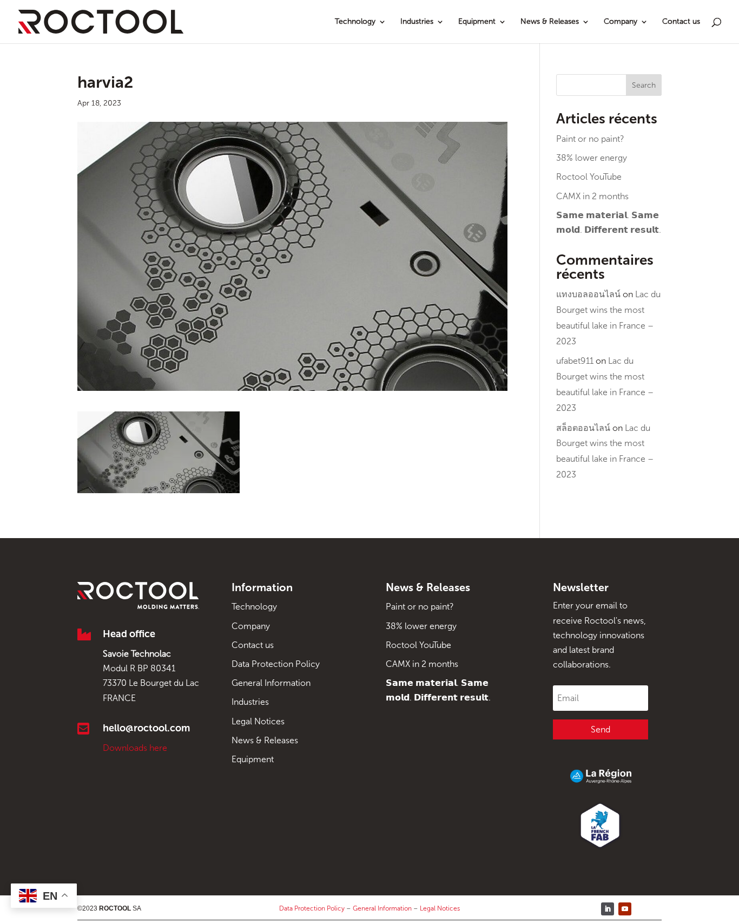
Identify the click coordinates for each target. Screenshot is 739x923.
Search (644, 85)
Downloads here (135, 748)
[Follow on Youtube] (624, 908)
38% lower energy (591, 158)
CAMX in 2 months (592, 196)
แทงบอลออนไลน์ (588, 294)
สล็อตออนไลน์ (583, 428)
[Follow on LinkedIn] (607, 908)
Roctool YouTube (589, 177)
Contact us (681, 22)
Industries (416, 22)
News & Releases (549, 22)
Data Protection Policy (276, 664)
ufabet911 (574, 361)
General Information (271, 683)
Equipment (477, 22)
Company (620, 22)
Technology (355, 22)
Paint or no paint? (590, 139)
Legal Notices (258, 721)
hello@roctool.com (146, 728)
